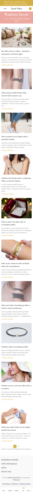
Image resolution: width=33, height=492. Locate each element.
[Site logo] (16, 9)
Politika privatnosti (25, 484)
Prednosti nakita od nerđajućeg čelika (14, 347)
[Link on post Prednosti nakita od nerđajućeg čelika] (16, 333)
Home (6, 19)
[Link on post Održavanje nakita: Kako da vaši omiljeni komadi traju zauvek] (16, 413)
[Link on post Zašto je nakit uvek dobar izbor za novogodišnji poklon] (16, 208)
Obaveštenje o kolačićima (10, 484)
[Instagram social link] (30, 8)
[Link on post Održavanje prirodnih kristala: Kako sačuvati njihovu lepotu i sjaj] (16, 79)
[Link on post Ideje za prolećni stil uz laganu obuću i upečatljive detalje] (16, 123)
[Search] (26, 9)
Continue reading (7, 65)
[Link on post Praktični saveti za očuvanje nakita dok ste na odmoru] (16, 372)
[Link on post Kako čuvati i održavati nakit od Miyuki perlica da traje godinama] (16, 250)
